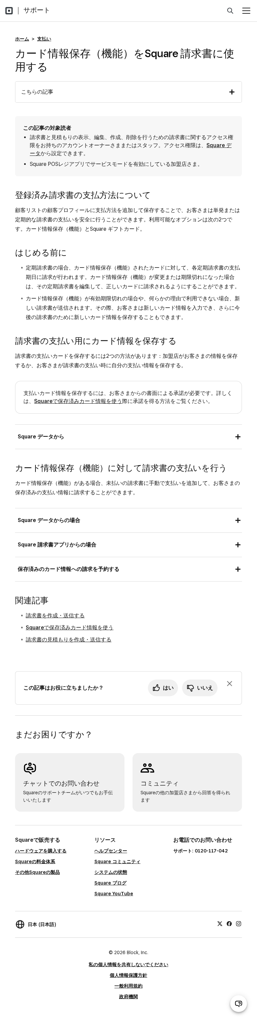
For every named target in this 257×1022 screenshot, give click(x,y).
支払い (44, 38)
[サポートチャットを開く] (238, 1003)
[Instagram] (238, 923)
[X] (220, 923)
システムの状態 (110, 872)
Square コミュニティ (117, 861)
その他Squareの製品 (37, 872)
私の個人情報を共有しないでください (128, 964)
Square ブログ (110, 883)
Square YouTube (113, 893)
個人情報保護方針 (128, 975)
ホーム (22, 38)
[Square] (9, 10)
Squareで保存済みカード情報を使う (78, 401)
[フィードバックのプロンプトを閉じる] (230, 684)
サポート (36, 10)
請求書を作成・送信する (55, 615)
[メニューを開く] (246, 11)
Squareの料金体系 (35, 861)
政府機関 (128, 996)
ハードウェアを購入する (41, 850)
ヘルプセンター (110, 850)
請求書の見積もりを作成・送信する (68, 639)
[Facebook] (229, 923)
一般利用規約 (128, 986)
